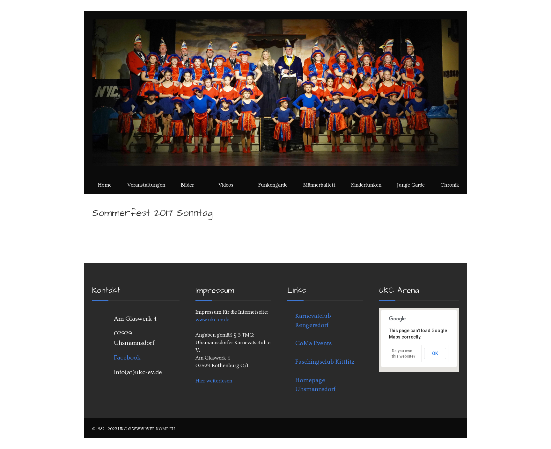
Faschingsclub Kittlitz (325, 361)
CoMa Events (313, 343)
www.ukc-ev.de (212, 320)
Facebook (127, 357)
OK (435, 353)
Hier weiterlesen (213, 381)
